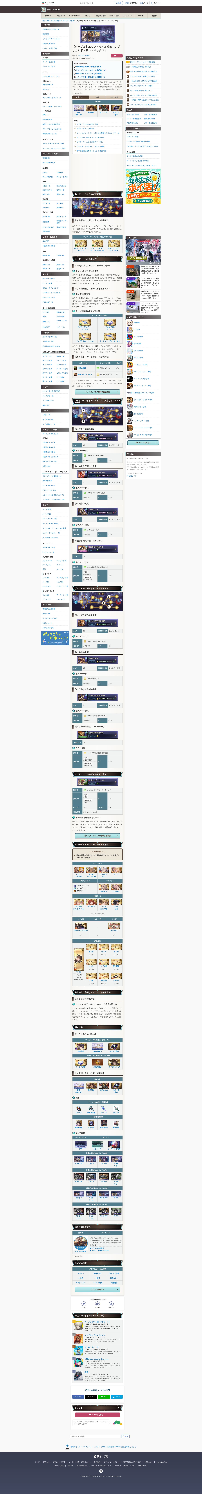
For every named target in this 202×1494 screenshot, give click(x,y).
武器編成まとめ (48, 341)
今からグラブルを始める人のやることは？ (142, 165)
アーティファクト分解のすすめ (138, 161)
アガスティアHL (62, 586)
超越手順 (60, 207)
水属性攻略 (46, 255)
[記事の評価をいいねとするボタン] (97, 1303)
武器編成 (114, 1283)
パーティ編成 (97, 1283)
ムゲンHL (46, 578)
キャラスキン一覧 (49, 297)
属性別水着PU (48, 85)
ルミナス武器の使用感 (134, 156)
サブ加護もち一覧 (49, 424)
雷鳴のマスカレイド (85, 374)
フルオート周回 (62, 177)
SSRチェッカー (48, 623)
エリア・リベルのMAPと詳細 (87, 124)
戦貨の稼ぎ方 (47, 190)
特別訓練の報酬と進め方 (51, 346)
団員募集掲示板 (149, 119)
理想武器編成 (101, 16)
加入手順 (60, 203)
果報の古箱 (61, 194)
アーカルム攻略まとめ (50, 434)
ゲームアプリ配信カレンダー (101, 1466)
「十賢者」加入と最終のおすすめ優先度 (144, 100)
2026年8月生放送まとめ (51, 29)
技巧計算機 (46, 614)
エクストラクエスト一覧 (51, 533)
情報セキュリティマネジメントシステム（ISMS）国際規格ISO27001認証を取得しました (103, 1447)
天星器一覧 (46, 186)
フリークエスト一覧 (50, 519)
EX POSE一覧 (48, 302)
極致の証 (46, 405)
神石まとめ (61, 356)
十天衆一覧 (46, 203)
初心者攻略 (46, 216)
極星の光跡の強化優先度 (51, 124)
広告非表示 (134, 3)
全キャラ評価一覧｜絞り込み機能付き (90, 77)
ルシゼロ (60, 569)
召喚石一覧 (46, 415)
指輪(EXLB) (61, 312)
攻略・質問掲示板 (150, 115)
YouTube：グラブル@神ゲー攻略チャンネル (142, 146)
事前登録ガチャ (82, 1466)
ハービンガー (116, 1165)
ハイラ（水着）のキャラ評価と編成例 (143, 95)
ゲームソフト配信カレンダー (125, 1466)
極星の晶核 (46, 194)
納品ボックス (61, 216)
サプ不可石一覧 (48, 419)
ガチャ (87, 16)
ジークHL (46, 582)
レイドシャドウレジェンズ (95, 1335)
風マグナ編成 (47, 373)
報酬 (97, 97)
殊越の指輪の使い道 (50, 134)
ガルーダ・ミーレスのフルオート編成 (90, 146)
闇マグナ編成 (47, 381)
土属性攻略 (61, 255)
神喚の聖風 (82, 368)
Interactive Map (162, 1462)
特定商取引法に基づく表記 (132, 1462)
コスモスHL (47, 586)
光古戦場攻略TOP (49, 162)
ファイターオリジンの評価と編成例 (142, 105)
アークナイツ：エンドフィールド (97, 1322)
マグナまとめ (47, 356)
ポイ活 (145, 3)
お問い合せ (148, 1462)
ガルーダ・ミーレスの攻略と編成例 (97, 836)
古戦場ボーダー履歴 (62, 222)
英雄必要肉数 (61, 227)
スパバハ (60, 565)
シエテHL (60, 582)
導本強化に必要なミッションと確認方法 (91, 151)
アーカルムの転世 (68, 21)
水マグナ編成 (47, 364)
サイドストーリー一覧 (50, 523)
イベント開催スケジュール (52, 106)
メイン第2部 (47, 514)
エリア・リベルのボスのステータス (90, 142)
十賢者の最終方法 (49, 447)
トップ (37, 1462)
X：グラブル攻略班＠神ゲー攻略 (138, 141)
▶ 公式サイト (131, 476)
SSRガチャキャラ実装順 (51, 293)
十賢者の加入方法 (49, 442)
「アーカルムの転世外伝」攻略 (54, 500)
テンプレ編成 (114, 16)
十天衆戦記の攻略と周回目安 (140, 67)
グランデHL (47, 599)
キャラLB (46, 312)
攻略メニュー (80, 97)
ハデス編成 (61, 381)
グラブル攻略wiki (54, 10)
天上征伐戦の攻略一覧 (50, 538)
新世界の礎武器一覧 (50, 461)
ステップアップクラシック (52, 98)
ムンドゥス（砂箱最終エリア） (54, 495)
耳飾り (45, 316)
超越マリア (61, 264)
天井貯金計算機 (48, 628)
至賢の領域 (46, 466)
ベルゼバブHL (62, 561)
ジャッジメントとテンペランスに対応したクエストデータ (98, 133)
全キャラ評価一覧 (49, 278)
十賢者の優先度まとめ (50, 457)
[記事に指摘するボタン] (111, 1303)
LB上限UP (46, 327)
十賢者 (154, 16)
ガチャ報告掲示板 (150, 123)
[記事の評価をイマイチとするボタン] (83, 1303)
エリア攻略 (114, 97)
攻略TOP (48, 16)
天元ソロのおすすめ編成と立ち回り (142, 76)
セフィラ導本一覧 (49, 485)
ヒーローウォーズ (91, 1347)
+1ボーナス (61, 327)
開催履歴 (46, 222)
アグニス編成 (61, 360)
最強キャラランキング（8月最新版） (90, 73)
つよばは (46, 595)
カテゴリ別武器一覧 (50, 337)
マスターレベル (48, 400)
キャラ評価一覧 (74, 16)
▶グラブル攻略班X (97, 1248)
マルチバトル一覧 (49, 547)
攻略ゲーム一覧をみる (143, 443)
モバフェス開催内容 (50, 48)
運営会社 (46, 1462)
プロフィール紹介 (133, 137)
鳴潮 (86, 1372)
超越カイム (61, 269)
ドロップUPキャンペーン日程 (53, 143)
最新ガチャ (114, 1278)
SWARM (60, 173)
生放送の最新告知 (49, 43)
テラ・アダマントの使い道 (52, 129)
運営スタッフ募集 (59, 1462)
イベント (81, 1273)
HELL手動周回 (48, 177)
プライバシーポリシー (111, 1462)
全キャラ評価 (114, 1273)
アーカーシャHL (62, 595)
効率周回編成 (96, 67)
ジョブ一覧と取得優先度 (51, 391)
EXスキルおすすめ (49, 490)
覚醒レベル (46, 322)
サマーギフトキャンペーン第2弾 (54, 148)
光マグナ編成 (47, 377)
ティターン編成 (62, 369)
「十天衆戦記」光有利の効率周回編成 (143, 81)
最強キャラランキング (50, 288)
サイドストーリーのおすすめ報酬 (54, 528)
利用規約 (97, 1462)
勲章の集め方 (61, 186)
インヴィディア (79, 1199)
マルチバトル (127, 16)
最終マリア (46, 264)
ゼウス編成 (61, 377)
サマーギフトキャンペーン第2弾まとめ (91, 70)
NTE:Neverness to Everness (97, 1359)
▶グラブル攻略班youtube (99, 1250)
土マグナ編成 (47, 369)
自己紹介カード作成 (50, 618)
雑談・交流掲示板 (133, 115)
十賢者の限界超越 (49, 246)
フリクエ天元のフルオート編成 (141, 86)
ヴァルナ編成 (61, 364)
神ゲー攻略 (46, 21)
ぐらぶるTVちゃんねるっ (51, 39)
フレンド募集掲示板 (134, 119)
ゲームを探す (59, 1466)
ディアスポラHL (62, 578)
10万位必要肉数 (48, 227)
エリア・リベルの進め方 (86, 129)
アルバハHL (61, 599)
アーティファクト (62, 322)
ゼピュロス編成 (62, 373)
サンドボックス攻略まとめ (52, 476)
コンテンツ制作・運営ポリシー (79, 1462)
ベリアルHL (47, 565)
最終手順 (46, 207)
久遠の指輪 (61, 316)
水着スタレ (46, 89)
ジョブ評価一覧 (48, 396)
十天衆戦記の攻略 (83, 67)
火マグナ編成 (47, 360)
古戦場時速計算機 (49, 609)
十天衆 (140, 16)
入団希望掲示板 (132, 123)
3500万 (45, 173)
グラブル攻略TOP (97, 1289)
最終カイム (46, 269)
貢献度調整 (46, 231)
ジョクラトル (91, 1199)
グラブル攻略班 (84, 55)
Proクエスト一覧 (49, 552)
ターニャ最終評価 (49, 62)
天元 (44, 569)
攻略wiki (70, 1466)
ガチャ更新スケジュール (51, 76)
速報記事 (46, 34)
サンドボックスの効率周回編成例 (97, 392)
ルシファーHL (47, 561)
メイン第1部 (47, 509)
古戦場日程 (46, 158)
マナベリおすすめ (49, 66)
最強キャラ (61, 16)
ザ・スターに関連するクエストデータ (90, 137)
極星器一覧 (61, 190)
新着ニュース (142, 1466)
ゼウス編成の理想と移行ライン (141, 90)
